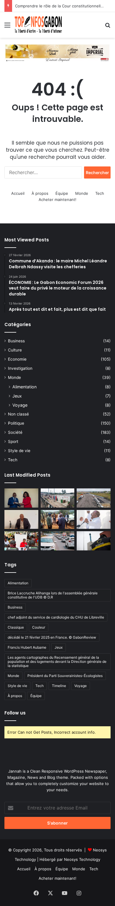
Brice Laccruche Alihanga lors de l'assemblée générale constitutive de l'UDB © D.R (53, 595)
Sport (13, 441)
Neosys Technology (82, 859)
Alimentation (24, 386)
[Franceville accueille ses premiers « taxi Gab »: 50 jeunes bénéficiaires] (58, 540)
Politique (16, 423)
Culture (15, 350)
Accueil (17, 193)
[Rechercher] (108, 27)
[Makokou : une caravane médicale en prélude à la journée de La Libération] (21, 540)
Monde (81, 193)
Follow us (15, 713)
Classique (16, 627)
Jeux (17, 395)
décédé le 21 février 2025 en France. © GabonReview (52, 637)
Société (15, 432)
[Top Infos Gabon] (38, 25)
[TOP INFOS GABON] (57, 52)
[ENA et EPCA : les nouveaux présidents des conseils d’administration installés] (21, 498)
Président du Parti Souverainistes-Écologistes (65, 675)
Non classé (18, 414)
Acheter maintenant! (57, 199)
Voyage (19, 405)
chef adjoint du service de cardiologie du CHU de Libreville (56, 617)
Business (16, 340)
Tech (99, 193)
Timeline (59, 685)
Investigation (20, 368)
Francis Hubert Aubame (27, 647)
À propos (40, 193)
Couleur (38, 627)
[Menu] (7, 27)
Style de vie (19, 450)
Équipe (61, 193)
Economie (17, 359)
